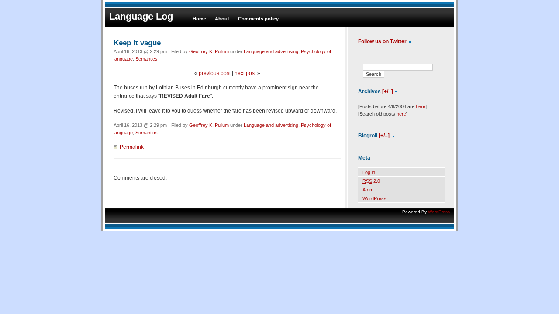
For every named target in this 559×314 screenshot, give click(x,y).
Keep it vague (137, 42)
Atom (367, 189)
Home (199, 18)
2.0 (371, 181)
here (420, 106)
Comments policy (258, 18)
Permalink (132, 147)
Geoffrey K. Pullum (209, 51)
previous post (215, 73)
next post (245, 73)
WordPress (374, 198)
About (222, 18)
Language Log (141, 16)
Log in (368, 172)
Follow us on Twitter (382, 41)
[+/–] (387, 92)
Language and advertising (271, 51)
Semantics (146, 58)
